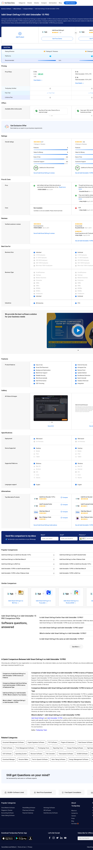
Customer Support (39, 161)
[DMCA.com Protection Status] (30, 840)
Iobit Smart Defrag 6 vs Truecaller (43, 602)
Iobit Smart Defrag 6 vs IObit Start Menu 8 (13, 559)
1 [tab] (49, 115)
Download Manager (9, 759)
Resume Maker (23, 759)
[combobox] (82, 538)
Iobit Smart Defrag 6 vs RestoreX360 (71, 602)
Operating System (21, 754)
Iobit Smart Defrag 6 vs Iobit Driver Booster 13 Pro (16, 555)
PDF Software (52, 742)
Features (36, 147)
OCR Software (7, 754)
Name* (43, 535)
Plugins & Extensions (67, 742)
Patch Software (7, 748)
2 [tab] (51, 115)
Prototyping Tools (43, 748)
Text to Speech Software (40, 759)
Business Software (6, 8)
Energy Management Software (78, 759)
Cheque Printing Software (75, 748)
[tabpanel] (51, 111)
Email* (62, 535)
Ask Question (53, 3)
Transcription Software (66, 754)
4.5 (67, 157)
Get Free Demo (57, 38)
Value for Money (38, 152)
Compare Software (28, 8)
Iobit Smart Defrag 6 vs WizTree (10, 564)
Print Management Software (25, 748)
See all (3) (51, 426)
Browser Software (36, 754)
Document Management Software (13, 742)
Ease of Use (37, 157)
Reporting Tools (58, 748)
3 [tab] (52, 115)
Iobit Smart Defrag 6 (58, 30)
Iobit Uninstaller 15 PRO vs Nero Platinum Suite (15, 573)
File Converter (50, 754)
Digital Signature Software (36, 742)
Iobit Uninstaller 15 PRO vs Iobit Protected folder (15, 568)
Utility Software (17, 8)
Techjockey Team (41, 730)
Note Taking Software (58, 759)
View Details (37, 80)
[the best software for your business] (8, 3)
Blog (60, 3)
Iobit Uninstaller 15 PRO (54, 718)
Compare (44, 3)
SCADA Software (82, 754)
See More (75, 647)
